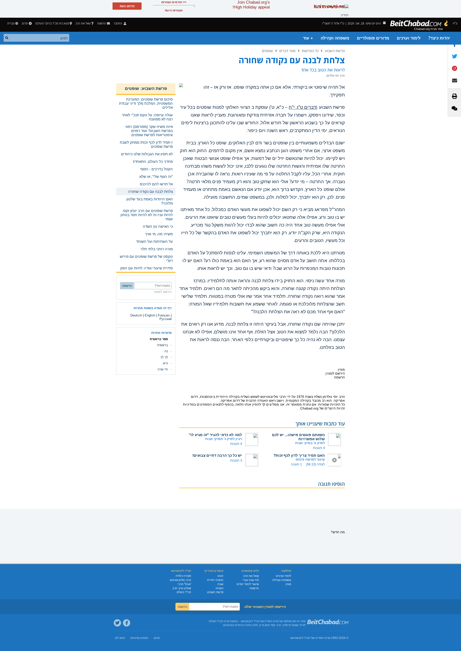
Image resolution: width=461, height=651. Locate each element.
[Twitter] (117, 623)
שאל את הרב (83, 23)
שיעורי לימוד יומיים (248, 584)
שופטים (267, 50)
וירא (165, 363)
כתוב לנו (120, 638)
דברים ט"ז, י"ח (302, 107)
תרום (25, 23)
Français (164, 315)
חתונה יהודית (215, 580)
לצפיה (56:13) (315, 464)
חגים (220, 576)
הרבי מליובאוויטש (180, 580)
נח (166, 351)
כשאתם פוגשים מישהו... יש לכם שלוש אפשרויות (298, 437)
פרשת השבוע (335, 50)
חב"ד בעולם (184, 592)
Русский (165, 319)
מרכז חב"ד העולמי (218, 621)
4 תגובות (319, 448)
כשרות (219, 588)
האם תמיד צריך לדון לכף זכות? (299, 455)
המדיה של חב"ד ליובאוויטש (307, 638)
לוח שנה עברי (250, 580)
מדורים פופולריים (373, 38)
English (150, 315)
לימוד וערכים (409, 38)
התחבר (118, 23)
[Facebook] (126, 623)
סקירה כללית (183, 576)
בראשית (162, 345)
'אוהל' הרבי (184, 584)
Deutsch (136, 315)
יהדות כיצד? (439, 38)
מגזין (288, 584)
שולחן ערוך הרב (181, 588)
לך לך (164, 357)
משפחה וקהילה (335, 38)
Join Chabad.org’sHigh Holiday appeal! (251, 4)
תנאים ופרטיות (139, 638)
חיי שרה (163, 369)
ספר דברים (287, 50)
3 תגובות (236, 460)
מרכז (327, 638)
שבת (220, 584)
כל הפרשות (310, 50)
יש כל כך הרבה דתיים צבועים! (217, 455)
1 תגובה (296, 464)
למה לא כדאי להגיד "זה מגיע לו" (215, 435)
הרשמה (254, 588)
